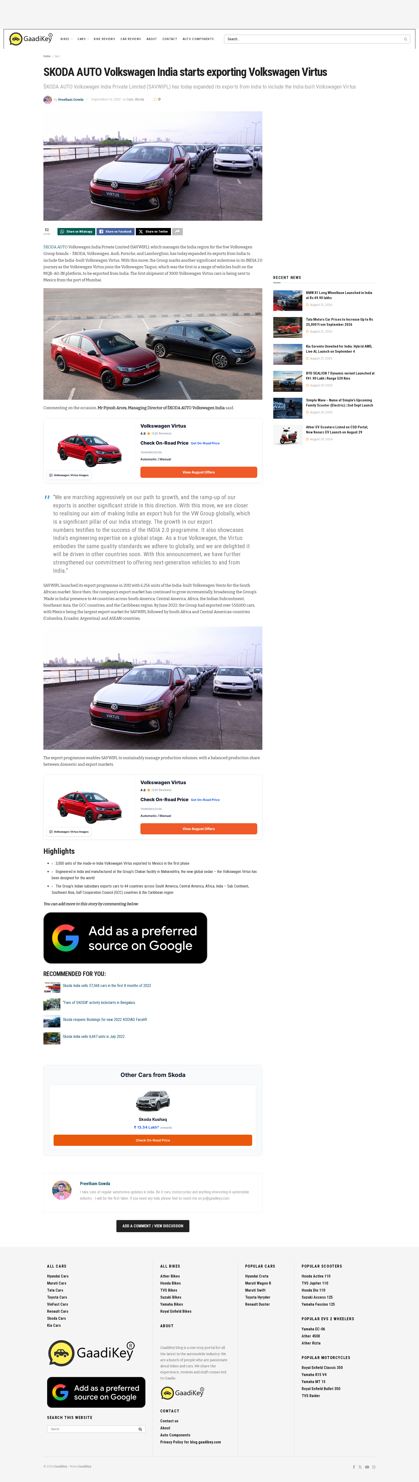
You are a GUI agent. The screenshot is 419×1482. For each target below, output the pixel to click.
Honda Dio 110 (313, 1290)
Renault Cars (57, 1311)
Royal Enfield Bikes (176, 1311)
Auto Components (198, 39)
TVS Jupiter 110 (315, 1283)
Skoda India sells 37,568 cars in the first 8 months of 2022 (107, 985)
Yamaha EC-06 (313, 1329)
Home (46, 56)
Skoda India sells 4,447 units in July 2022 (94, 1036)
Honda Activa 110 (316, 1276)
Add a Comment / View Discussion (152, 1226)
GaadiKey (60, 1466)
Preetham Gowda (70, 99)
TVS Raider (311, 1395)
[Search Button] (406, 39)
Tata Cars (55, 1290)
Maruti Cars (56, 1283)
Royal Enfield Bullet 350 (321, 1388)
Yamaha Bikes (171, 1304)
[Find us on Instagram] (374, 1467)
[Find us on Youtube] (367, 1467)
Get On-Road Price (205, 443)
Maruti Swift (255, 1290)
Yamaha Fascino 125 (318, 1304)
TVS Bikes (168, 1290)
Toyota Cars (57, 1297)
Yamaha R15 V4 (314, 1374)
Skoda (139, 99)
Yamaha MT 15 (313, 1381)
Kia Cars (54, 1325)
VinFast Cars (57, 1304)
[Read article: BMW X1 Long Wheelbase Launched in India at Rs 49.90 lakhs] (287, 300)
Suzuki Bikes (170, 1297)
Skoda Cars (56, 1318)
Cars (82, 39)
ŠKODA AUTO (55, 247)
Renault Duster (257, 1304)
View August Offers (199, 472)
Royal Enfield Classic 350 (322, 1367)
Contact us (169, 1421)
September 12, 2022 (106, 99)
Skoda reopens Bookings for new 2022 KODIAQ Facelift (105, 1019)
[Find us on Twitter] (360, 1467)
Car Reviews (131, 39)
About (151, 39)
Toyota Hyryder (257, 1297)
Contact (169, 39)
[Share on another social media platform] (177, 231)
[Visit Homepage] (31, 39)
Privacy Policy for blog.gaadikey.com (190, 1442)
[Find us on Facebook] (354, 1467)
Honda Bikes (170, 1283)
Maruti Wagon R (258, 1283)
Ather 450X (311, 1336)
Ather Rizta (311, 1343)
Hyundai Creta (256, 1276)
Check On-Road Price (153, 1140)
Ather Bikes (170, 1276)
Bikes (65, 39)
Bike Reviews (104, 39)
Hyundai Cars (58, 1276)
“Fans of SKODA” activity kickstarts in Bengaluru (99, 1002)
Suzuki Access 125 (317, 1297)
